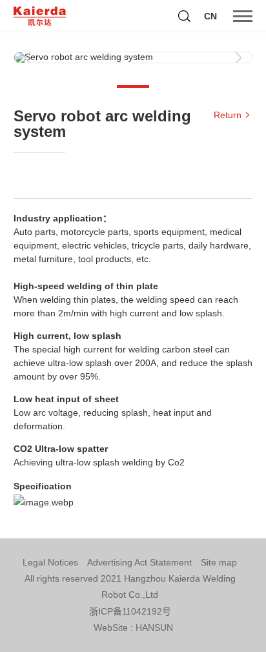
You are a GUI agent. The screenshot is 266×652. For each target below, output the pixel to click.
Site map (219, 562)
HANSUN (154, 627)
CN (210, 16)
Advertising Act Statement (139, 562)
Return (227, 115)
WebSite (111, 627)
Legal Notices (50, 562)
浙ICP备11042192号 (130, 611)
